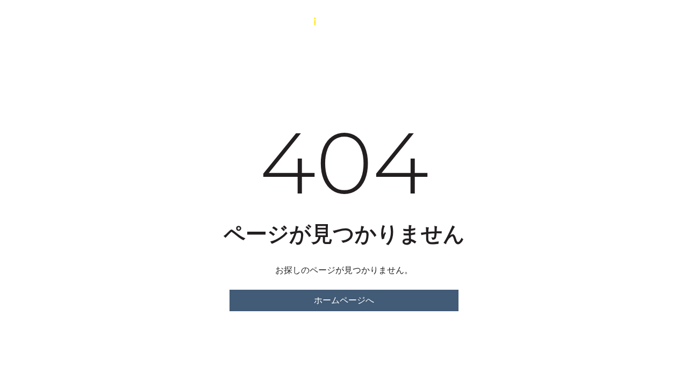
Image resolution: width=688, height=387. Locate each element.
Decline (540, 342)
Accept (453, 342)
